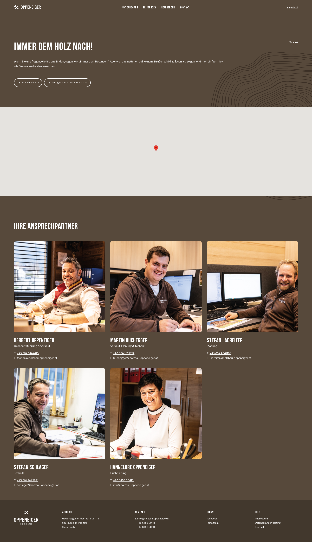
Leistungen (149, 7)
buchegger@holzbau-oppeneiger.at (135, 358)
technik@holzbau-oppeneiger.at (37, 358)
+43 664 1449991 (27, 480)
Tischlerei (292, 8)
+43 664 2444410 (28, 353)
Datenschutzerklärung (268, 522)
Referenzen (168, 7)
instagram (213, 522)
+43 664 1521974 (123, 353)
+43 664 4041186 (220, 353)
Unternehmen (130, 7)
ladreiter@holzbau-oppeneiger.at (230, 358)
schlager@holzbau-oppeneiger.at (38, 485)
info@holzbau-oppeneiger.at (69, 82)
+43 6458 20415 (123, 480)
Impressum (261, 518)
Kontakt (185, 7)
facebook (212, 518)
